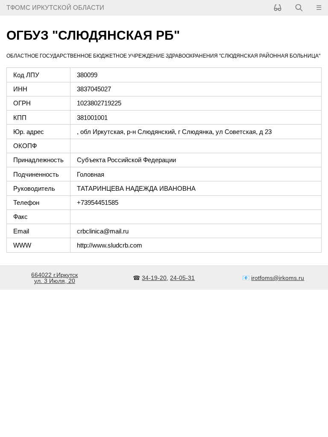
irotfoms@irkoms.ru (277, 277)
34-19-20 (154, 277)
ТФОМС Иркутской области (55, 7)
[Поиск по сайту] (299, 7)
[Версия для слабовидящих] (277, 7)
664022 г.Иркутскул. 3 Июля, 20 (54, 277)
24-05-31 (182, 277)
